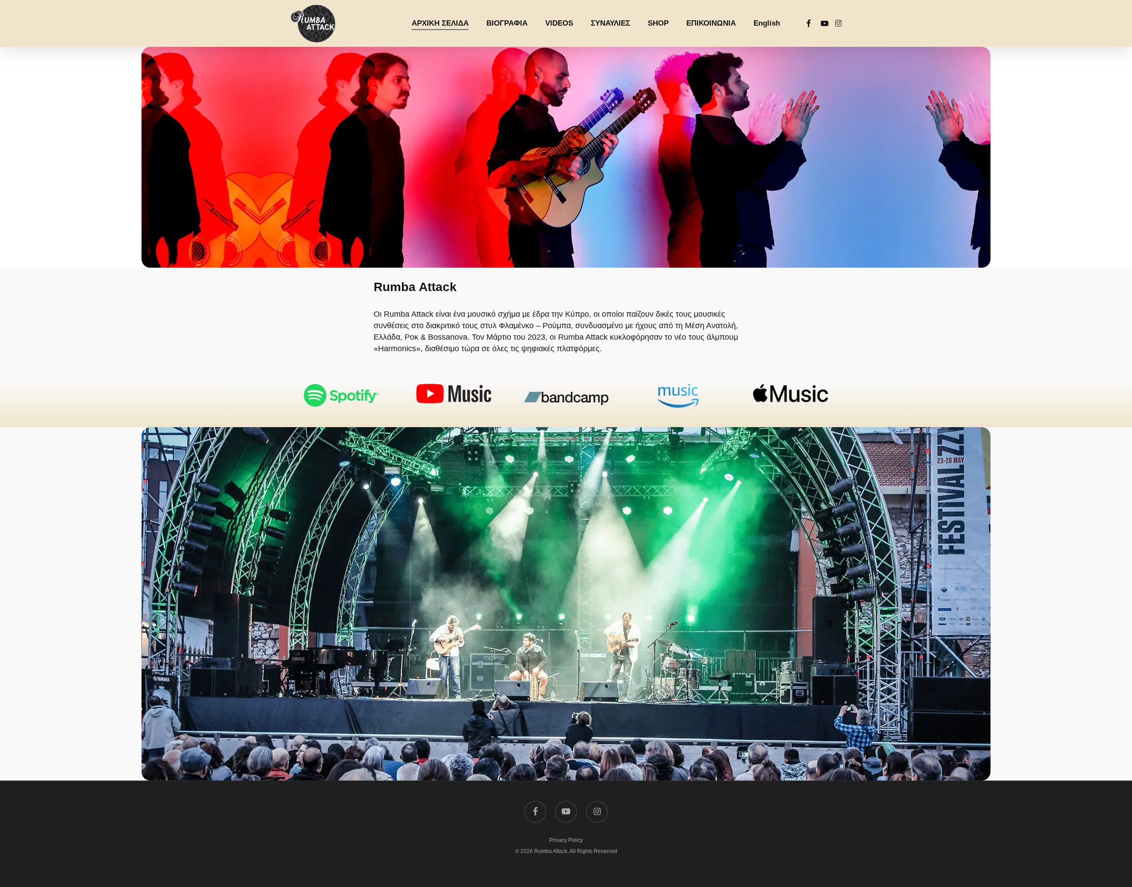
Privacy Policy (566, 840)
